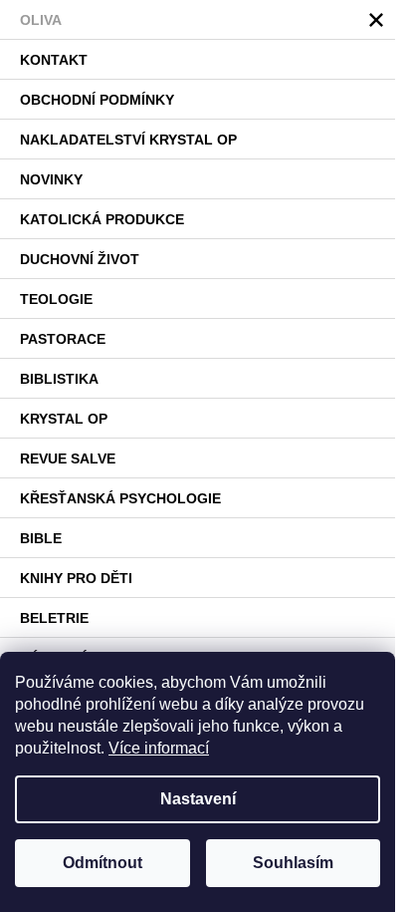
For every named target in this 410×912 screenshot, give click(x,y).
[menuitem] (197, 19)
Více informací (158, 748)
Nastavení (198, 798)
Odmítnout (102, 862)
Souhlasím (293, 862)
